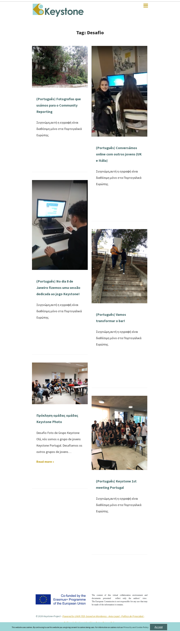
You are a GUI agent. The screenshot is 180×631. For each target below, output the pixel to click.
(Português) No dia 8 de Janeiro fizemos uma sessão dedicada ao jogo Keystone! (58, 287)
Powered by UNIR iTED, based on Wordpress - (85, 616)
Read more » (45, 462)
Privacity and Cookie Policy (136, 627)
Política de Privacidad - (132, 616)
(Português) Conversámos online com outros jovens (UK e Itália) (119, 154)
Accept (159, 627)
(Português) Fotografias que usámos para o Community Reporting (58, 105)
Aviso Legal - (114, 616)
